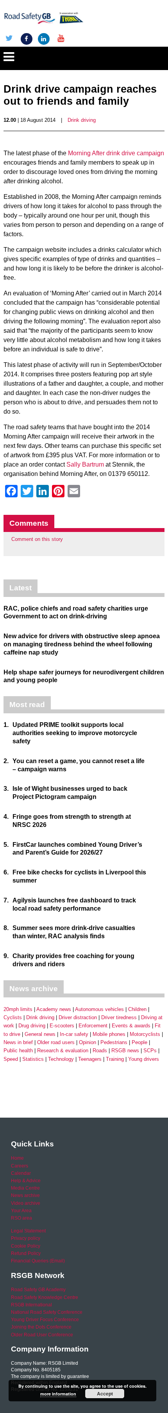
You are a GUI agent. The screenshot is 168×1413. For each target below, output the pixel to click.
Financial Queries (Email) (38, 1261)
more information (58, 1394)
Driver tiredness (119, 1017)
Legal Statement (28, 1231)
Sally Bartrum (85, 464)
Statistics (33, 1059)
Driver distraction (78, 1017)
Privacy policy (25, 1238)
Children (137, 1009)
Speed (11, 1059)
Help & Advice (26, 1180)
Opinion (87, 1042)
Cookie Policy (25, 1246)
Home (17, 1158)
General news (40, 1034)
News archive (25, 1195)
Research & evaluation (62, 1050)
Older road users (56, 1042)
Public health (18, 1050)
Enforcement (93, 1026)
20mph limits (18, 1009)
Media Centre (25, 1188)
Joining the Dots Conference (41, 1327)
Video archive (25, 1203)
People (139, 1042)
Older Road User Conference (42, 1335)
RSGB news (125, 1050)
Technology (61, 1059)
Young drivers (143, 1059)
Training (115, 1059)
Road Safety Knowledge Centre (44, 1297)
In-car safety (74, 1034)
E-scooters (62, 1026)
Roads (100, 1050)
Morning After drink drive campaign (116, 153)
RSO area (21, 1218)
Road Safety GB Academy (38, 1289)
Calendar (21, 1173)
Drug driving (31, 1026)
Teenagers (90, 1059)
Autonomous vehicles (99, 1009)
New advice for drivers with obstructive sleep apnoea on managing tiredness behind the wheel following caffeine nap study (82, 644)
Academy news (53, 1009)
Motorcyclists (145, 1034)
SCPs (150, 1050)
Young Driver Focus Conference (45, 1319)
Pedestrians (113, 1042)
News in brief (18, 1042)
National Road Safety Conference (46, 1312)
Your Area (21, 1210)
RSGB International (31, 1305)
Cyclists (13, 1017)
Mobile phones (109, 1034)
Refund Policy (26, 1253)
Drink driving (82, 120)
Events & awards (131, 1026)
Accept (105, 1393)
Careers (19, 1166)
